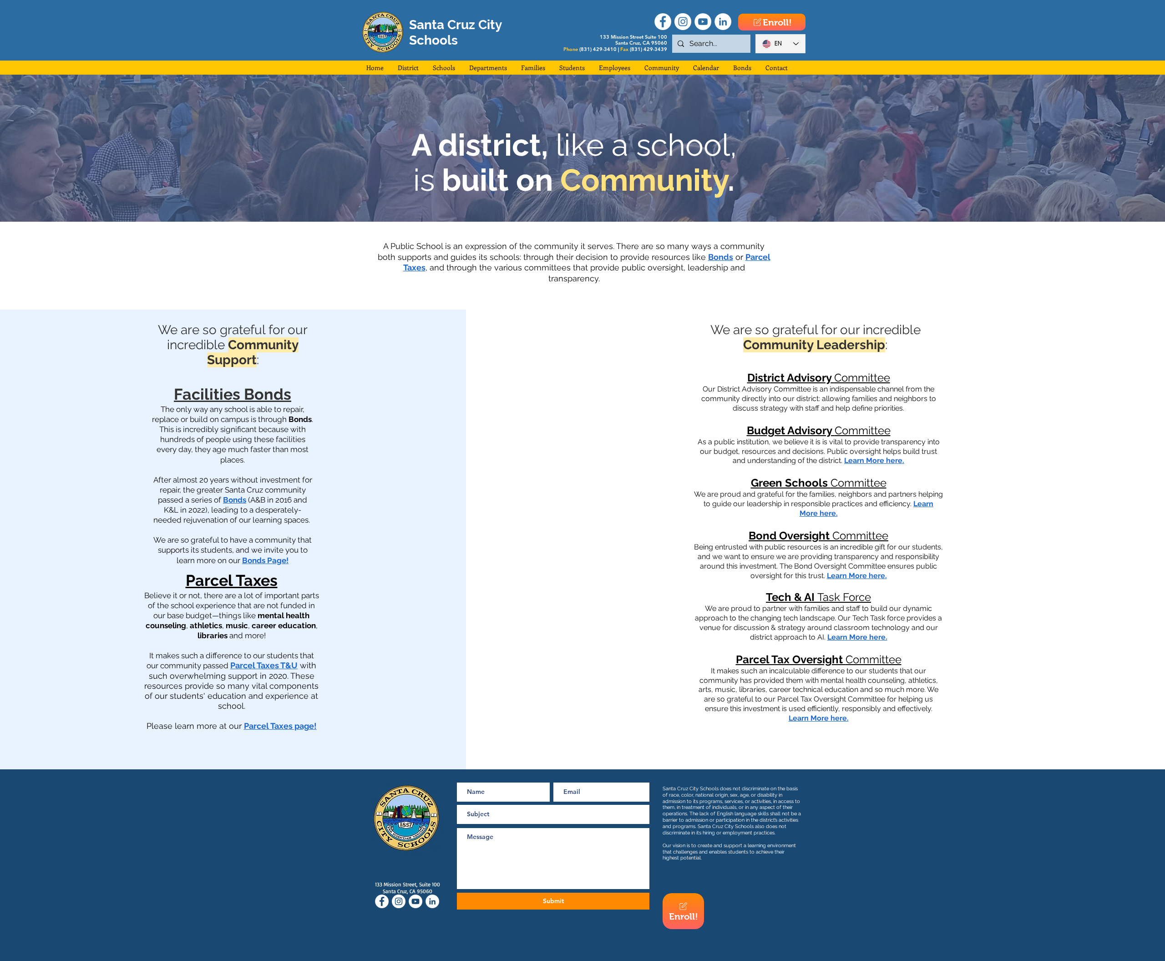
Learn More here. (874, 460)
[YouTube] (702, 21)
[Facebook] (662, 21)
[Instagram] (682, 21)
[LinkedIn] (722, 21)
